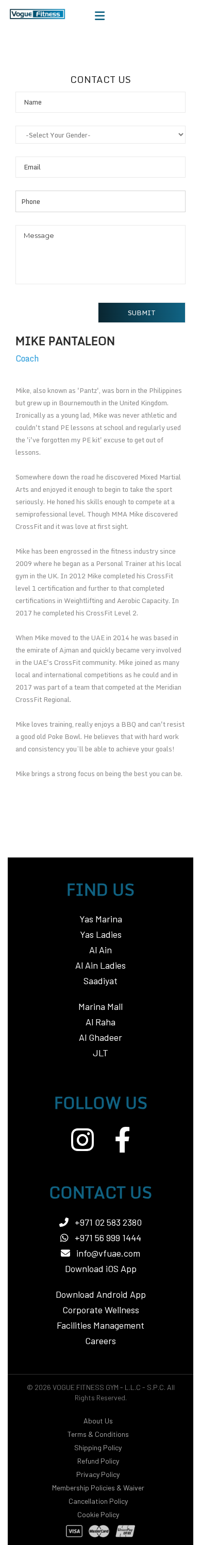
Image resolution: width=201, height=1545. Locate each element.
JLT (100, 1052)
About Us (98, 1420)
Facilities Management (100, 1325)
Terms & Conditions (98, 1434)
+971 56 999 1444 (107, 1237)
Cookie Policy (98, 1514)
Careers (100, 1340)
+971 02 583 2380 (107, 1222)
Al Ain (100, 949)
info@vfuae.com (108, 1253)
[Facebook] (122, 1140)
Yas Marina (100, 918)
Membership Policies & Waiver (98, 1487)
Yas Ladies (101, 934)
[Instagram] (82, 1140)
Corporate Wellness (100, 1309)
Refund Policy (98, 1460)
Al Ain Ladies (100, 965)
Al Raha (100, 1021)
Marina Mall (100, 1006)
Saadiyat (100, 980)
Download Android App (101, 1294)
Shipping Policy (98, 1447)
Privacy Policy (98, 1474)
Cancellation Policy (98, 1501)
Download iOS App (101, 1268)
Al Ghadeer (100, 1037)
